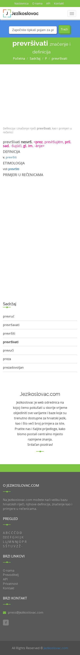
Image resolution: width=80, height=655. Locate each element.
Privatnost (10, 584)
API (48, 3)
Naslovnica (21, 3)
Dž (5, 537)
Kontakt (59, 3)
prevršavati (11, 325)
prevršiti (11, 157)
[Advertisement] (40, 94)
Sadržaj (35, 58)
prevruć (8, 316)
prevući (8, 350)
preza (7, 359)
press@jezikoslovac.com (25, 612)
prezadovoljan (13, 367)
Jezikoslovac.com (56, 648)
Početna (19, 58)
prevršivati (59, 58)
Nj (16, 542)
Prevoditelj (11, 575)
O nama (37, 3)
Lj (6, 542)
